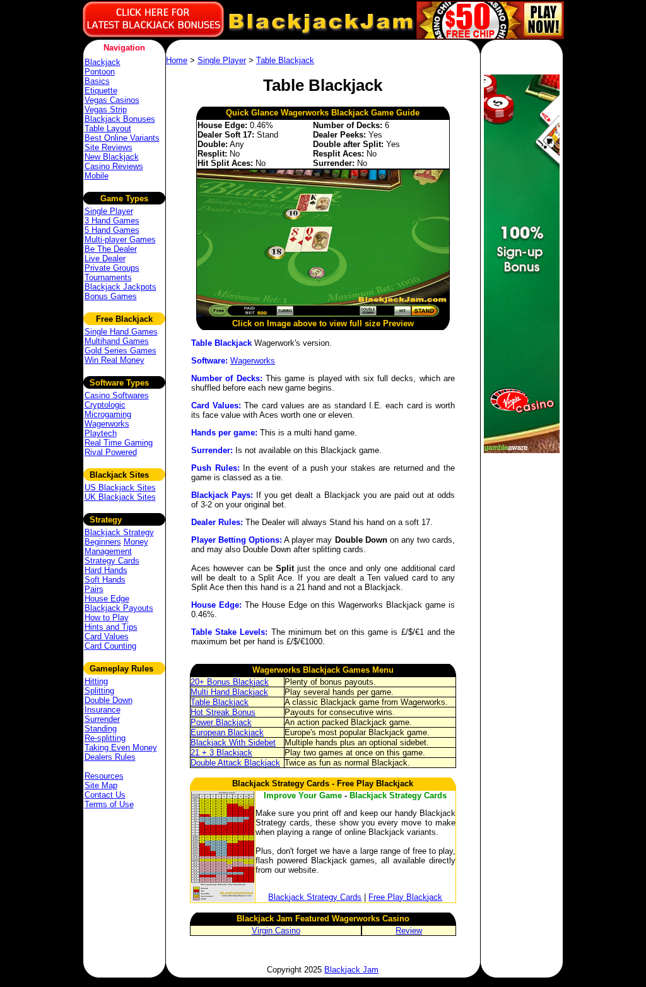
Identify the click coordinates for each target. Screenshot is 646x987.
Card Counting (110, 646)
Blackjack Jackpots (120, 287)
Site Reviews (108, 147)
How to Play (107, 617)
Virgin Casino (276, 930)
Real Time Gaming (119, 442)
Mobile (97, 175)
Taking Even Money (121, 747)
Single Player (109, 211)
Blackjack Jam (351, 969)
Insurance (102, 709)
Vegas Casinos (112, 100)
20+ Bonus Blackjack (230, 682)
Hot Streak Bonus (223, 712)
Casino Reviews (114, 166)
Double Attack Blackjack (235, 762)
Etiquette (101, 90)
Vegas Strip (106, 109)
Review (409, 930)
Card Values (107, 636)
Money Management (116, 546)
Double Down (108, 700)
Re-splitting (105, 738)
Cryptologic (105, 405)
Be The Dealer (111, 249)
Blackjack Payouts (119, 608)
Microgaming (108, 414)
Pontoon (100, 71)
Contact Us (105, 795)
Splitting (99, 690)
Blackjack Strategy (119, 532)
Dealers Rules (110, 757)
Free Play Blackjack (405, 897)
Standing (101, 728)
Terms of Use (109, 804)
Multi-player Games (120, 239)
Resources (104, 776)
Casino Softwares (117, 395)
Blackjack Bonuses (120, 119)
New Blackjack (112, 157)
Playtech (101, 433)
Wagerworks (107, 423)
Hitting (96, 681)
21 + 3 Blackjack (221, 752)
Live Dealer (105, 258)
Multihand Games (117, 341)
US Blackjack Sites (120, 487)
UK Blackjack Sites (120, 497)
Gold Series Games (120, 350)
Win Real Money (114, 360)
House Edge (107, 598)
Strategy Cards (112, 560)
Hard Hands (106, 570)
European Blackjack (227, 732)
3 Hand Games (112, 220)
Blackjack (102, 62)
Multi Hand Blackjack (229, 692)
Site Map (101, 785)
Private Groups (112, 268)
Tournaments (108, 277)
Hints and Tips (111, 627)
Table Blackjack (285, 60)
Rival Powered (111, 452)
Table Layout (108, 128)
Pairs (94, 589)
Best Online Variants (122, 138)
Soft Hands (105, 579)
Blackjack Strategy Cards (314, 897)
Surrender (102, 719)
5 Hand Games (112, 230)
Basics (97, 81)
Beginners (103, 542)
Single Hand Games (121, 331)
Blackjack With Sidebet (233, 742)
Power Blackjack (221, 722)
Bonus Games (111, 296)
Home (176, 60)
